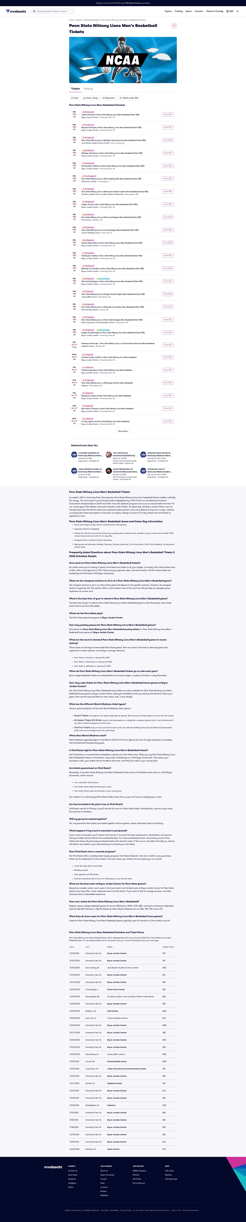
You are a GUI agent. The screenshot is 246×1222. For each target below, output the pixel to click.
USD (231, 11)
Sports (189, 11)
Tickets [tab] (75, 88)
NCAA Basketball (91, 20)
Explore (168, 11)
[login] (237, 11)
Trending (179, 11)
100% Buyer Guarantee (133, 3)
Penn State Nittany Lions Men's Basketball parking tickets (111, 629)
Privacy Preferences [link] (190, 1210)
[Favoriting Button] (174, 25)
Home (71, 20)
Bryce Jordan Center (112, 618)
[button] (74, 98)
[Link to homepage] (16, 11)
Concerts (199, 11)
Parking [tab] (88, 88)
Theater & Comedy (214, 11)
